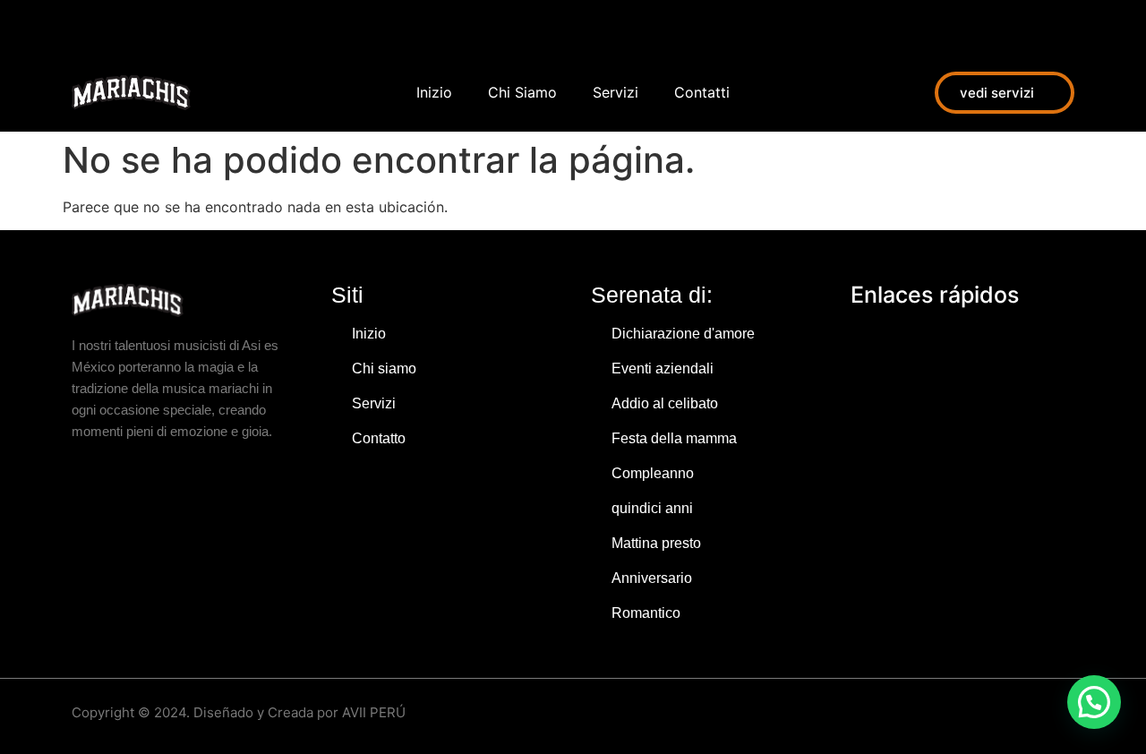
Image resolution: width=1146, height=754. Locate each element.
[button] (1094, 702)
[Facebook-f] (80, 27)
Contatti (702, 92)
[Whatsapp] (161, 27)
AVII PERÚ (374, 712)
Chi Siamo (522, 92)
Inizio (434, 92)
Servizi (615, 92)
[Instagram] (121, 27)
